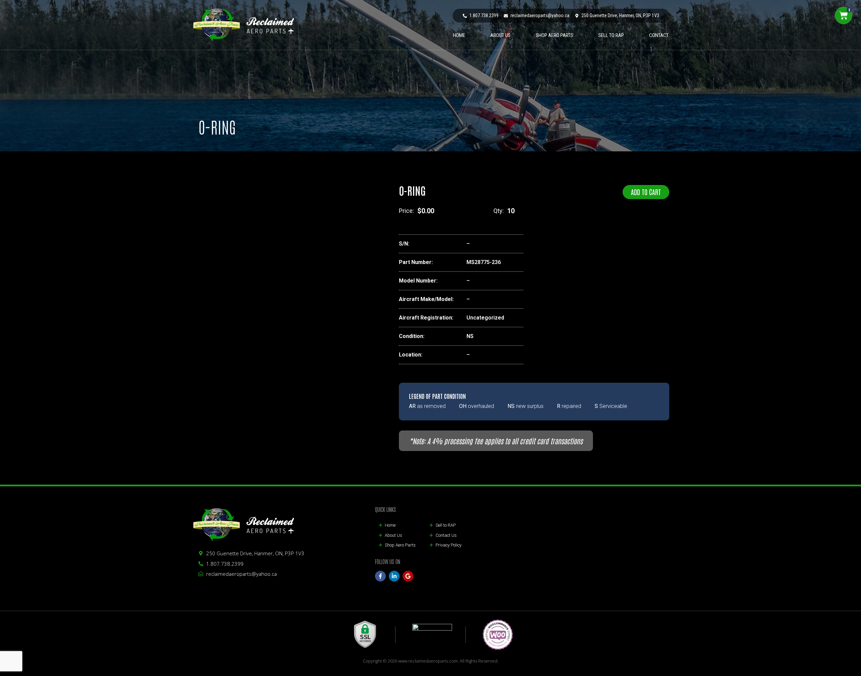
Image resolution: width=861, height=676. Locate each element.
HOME (459, 35)
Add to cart (646, 191)
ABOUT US (500, 35)
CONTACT (659, 35)
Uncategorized (485, 317)
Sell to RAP (611, 35)
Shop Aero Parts (554, 35)
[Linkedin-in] (394, 576)
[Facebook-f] (380, 576)
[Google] (408, 576)
